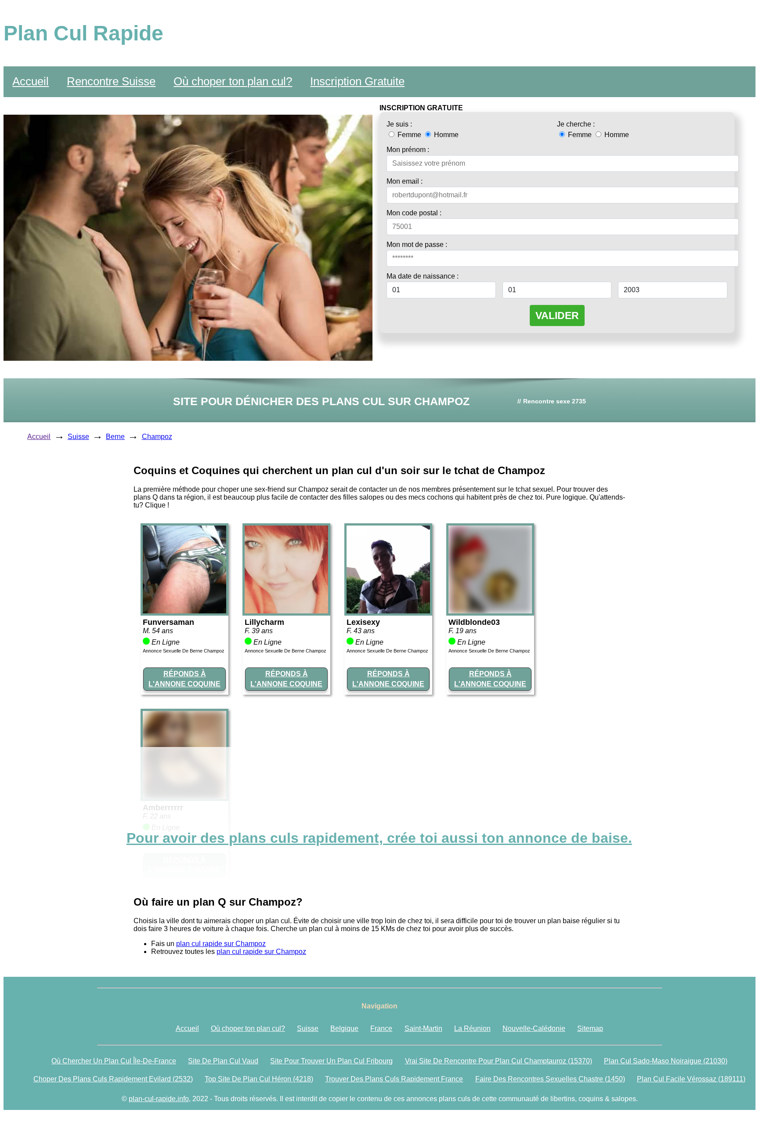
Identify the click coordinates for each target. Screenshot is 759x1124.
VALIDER (557, 315)
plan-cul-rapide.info (159, 1098)
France (381, 1028)
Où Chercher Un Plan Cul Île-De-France (113, 1061)
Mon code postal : (414, 213)
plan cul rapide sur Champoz (221, 943)
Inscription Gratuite (357, 81)
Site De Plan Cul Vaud (223, 1061)
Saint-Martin (423, 1028)
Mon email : (405, 181)
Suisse (78, 436)
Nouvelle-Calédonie (533, 1028)
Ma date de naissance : (423, 276)
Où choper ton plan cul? (232, 81)
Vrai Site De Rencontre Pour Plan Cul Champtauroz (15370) (498, 1061)
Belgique (344, 1028)
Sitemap (590, 1028)
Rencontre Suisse (111, 81)
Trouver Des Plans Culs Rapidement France (394, 1079)
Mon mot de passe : (417, 244)
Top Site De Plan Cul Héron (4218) (259, 1079)
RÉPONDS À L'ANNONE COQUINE (184, 678)
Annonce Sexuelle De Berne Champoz (183, 650)
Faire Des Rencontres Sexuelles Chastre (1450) (550, 1079)
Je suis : (399, 124)
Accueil (30, 81)
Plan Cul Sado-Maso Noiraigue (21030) (665, 1061)
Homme (445, 134)
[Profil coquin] (184, 611)
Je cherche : (576, 124)
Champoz (157, 436)
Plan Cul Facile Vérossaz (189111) (691, 1079)
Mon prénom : (408, 149)
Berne (115, 436)
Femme (409, 134)
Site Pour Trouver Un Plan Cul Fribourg (331, 1061)
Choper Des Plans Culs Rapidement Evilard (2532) (113, 1079)
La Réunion (472, 1028)
